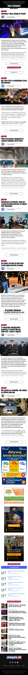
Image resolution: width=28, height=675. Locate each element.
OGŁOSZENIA (5, 665)
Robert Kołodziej (10, 86)
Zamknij (9, 5)
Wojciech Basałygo (11, 17)
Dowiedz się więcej (16, 5)
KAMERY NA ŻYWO (11, 665)
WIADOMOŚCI (18, 665)
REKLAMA (23, 665)
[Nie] (26, 4)
